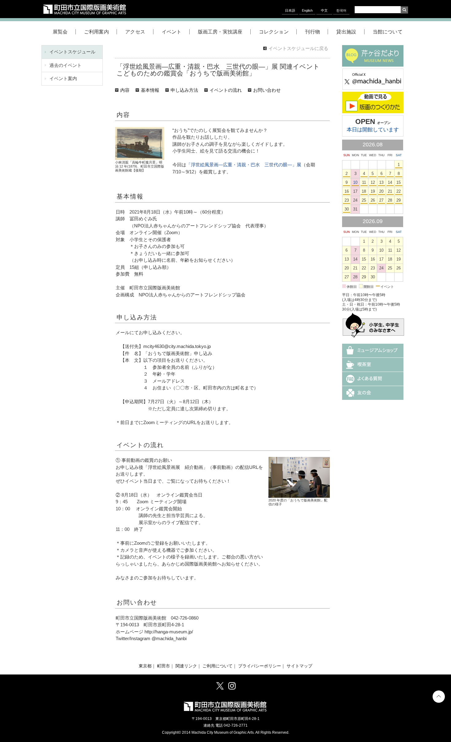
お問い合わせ (267, 90)
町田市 (163, 666)
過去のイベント (65, 65)
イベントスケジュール (72, 51)
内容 (124, 90)
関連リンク (186, 666)
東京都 (145, 666)
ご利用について (217, 666)
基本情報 (150, 90)
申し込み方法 (184, 90)
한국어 (341, 10)
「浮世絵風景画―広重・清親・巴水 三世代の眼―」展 (243, 164)
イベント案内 (63, 78)
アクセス (135, 31)
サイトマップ (299, 666)
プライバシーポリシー (259, 666)
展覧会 (60, 31)
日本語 (290, 10)
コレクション (274, 31)
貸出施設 (346, 31)
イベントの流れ (226, 90)
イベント (172, 31)
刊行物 (312, 31)
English (307, 10)
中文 (324, 10)
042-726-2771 (236, 725)
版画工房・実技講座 (220, 31)
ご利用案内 (96, 31)
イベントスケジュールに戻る (298, 48)
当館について (388, 31)
